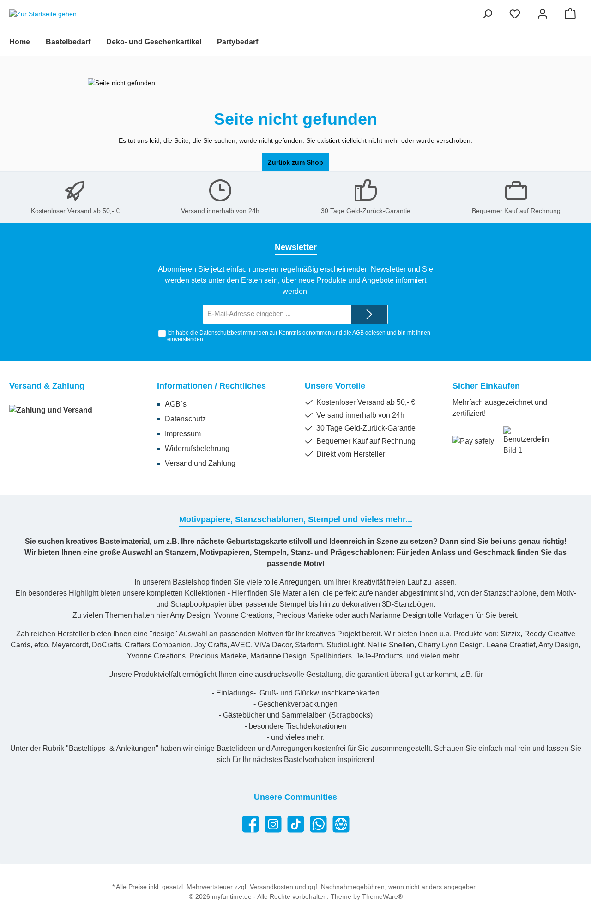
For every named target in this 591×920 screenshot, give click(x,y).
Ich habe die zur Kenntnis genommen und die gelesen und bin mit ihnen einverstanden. (298, 336)
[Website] (341, 824)
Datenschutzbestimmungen (233, 332)
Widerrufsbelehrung (197, 448)
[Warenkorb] (570, 14)
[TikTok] (295, 824)
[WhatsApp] (318, 824)
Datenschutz (185, 419)
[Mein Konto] (542, 14)
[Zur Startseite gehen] (43, 14)
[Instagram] (273, 824)
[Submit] (369, 314)
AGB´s (176, 404)
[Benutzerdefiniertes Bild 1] (526, 441)
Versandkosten (271, 886)
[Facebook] (250, 824)
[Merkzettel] (514, 14)
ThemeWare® (382, 896)
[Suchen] (487, 14)
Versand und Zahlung (200, 463)
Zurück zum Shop (295, 162)
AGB (358, 332)
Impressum (183, 434)
